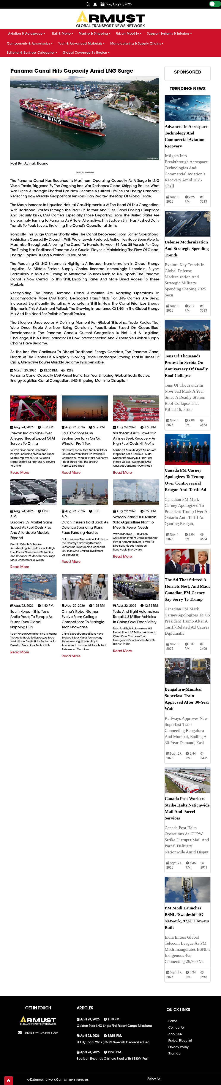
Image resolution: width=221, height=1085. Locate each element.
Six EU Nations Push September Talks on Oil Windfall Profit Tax (81, 438)
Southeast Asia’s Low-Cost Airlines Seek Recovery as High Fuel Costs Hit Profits (134, 438)
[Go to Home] (8, 1080)
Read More (19, 472)
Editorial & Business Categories (31, 52)
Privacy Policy (178, 1047)
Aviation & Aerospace (25, 33)
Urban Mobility (127, 33)
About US (175, 1034)
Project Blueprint (180, 1040)
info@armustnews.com (41, 1033)
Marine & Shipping (93, 33)
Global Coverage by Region (85, 52)
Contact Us (176, 1027)
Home (172, 1021)
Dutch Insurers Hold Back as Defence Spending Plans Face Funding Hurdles (85, 527)
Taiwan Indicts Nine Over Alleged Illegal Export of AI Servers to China (32, 438)
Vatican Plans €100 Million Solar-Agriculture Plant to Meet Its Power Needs (134, 522)
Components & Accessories (28, 43)
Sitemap (174, 1053)
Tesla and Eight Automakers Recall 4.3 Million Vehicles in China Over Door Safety (136, 616)
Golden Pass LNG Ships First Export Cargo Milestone (114, 1026)
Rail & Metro (61, 33)
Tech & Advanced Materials (80, 43)
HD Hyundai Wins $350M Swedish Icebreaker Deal (113, 1042)
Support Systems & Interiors (168, 33)
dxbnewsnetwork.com (46, 1080)
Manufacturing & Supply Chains (135, 43)
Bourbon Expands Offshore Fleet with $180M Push (113, 1059)
